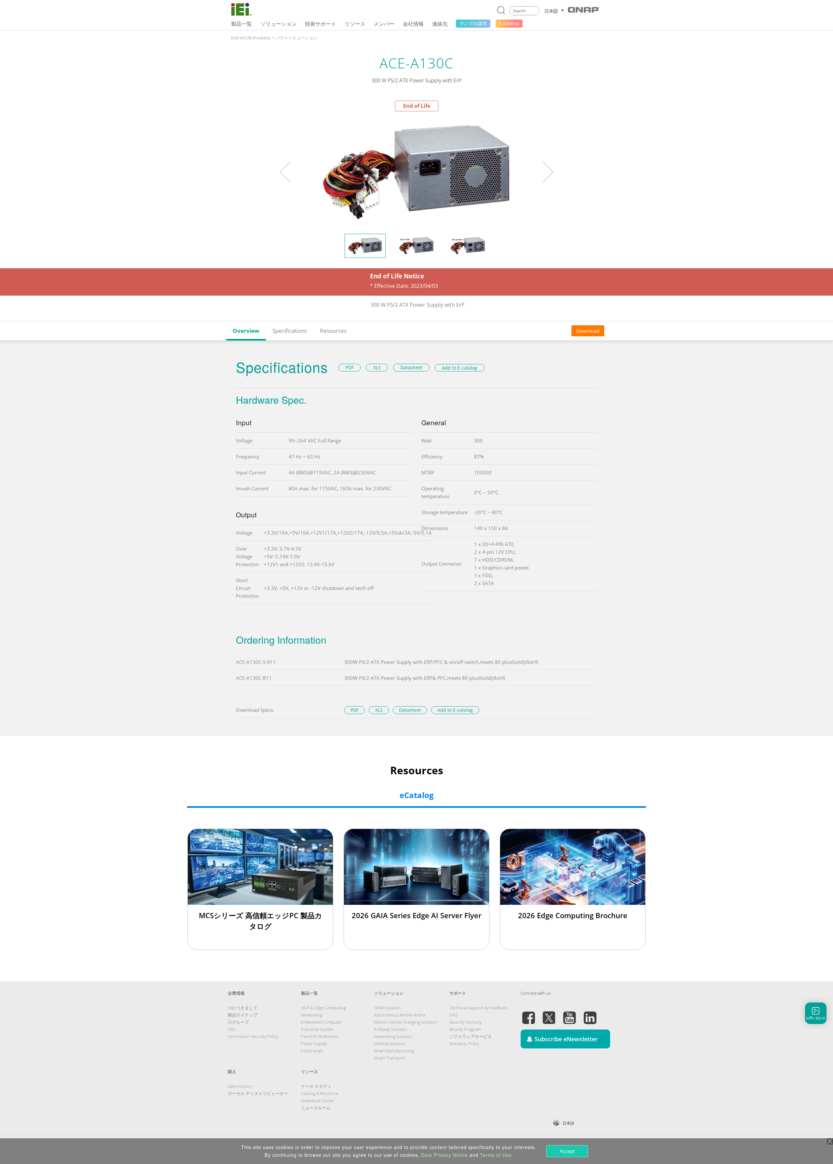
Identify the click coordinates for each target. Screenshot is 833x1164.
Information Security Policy (253, 1036)
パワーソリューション (296, 38)
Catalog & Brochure (319, 1093)
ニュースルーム (316, 1108)
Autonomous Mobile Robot (400, 1015)
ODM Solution (387, 1008)
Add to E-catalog (459, 368)
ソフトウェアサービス (470, 1036)
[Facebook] (528, 1013)
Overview (246, 330)
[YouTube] (569, 1013)
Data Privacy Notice (444, 1155)
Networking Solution (393, 1036)
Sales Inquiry (240, 1086)
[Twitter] (549, 1013)
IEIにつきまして (242, 1008)
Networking (311, 1015)
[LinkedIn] (590, 1013)
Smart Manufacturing (394, 1051)
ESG (231, 1029)
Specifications (289, 330)
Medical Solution (389, 1043)
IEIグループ (238, 1022)
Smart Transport (389, 1058)
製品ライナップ (242, 1015)
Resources (333, 330)
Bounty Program (465, 1029)
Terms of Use (496, 1155)
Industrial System (317, 1029)
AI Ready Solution (390, 1029)
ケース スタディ (316, 1086)
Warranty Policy (464, 1043)
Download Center (317, 1100)
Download (587, 331)
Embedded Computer (321, 1022)
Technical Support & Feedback (478, 1008)
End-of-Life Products (250, 38)
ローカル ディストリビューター (258, 1093)
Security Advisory (465, 1022)
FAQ (453, 1015)
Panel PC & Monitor (319, 1036)
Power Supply (314, 1043)
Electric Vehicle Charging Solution (405, 1022)
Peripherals (312, 1051)
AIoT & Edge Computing (323, 1008)
